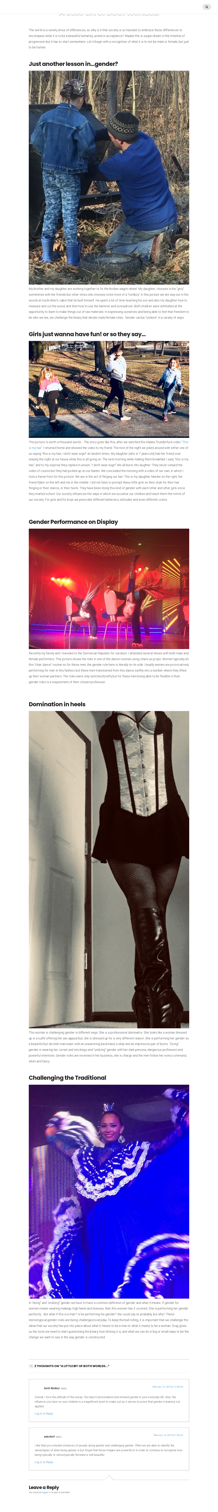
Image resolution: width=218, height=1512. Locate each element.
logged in (46, 1492)
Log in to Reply (44, 1413)
